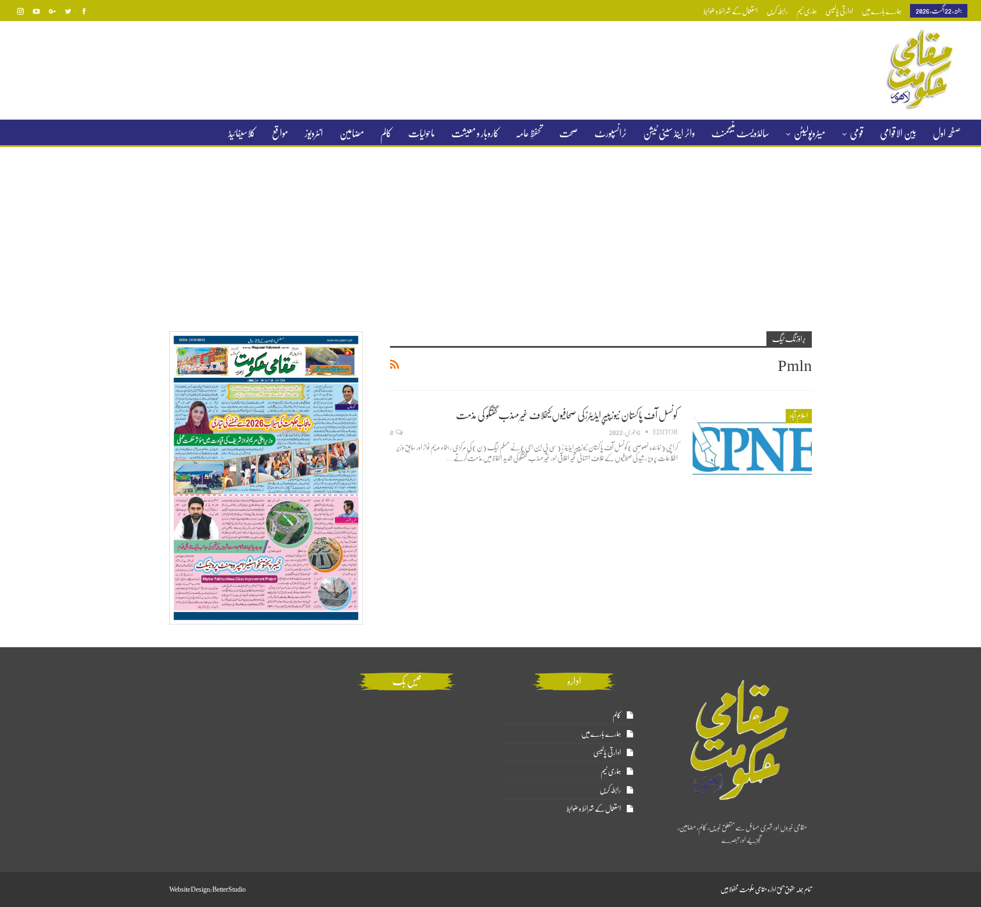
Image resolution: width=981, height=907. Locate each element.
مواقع (280, 133)
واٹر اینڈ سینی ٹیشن (669, 133)
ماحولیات (421, 133)
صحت (568, 133)
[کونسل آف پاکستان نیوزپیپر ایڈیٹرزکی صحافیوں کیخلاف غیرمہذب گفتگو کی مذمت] (752, 447)
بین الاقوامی (898, 133)
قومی (856, 133)
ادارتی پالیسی (839, 11)
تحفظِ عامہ (529, 133)
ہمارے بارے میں (882, 11)
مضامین (351, 133)
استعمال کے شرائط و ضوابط (730, 11)
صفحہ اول (947, 133)
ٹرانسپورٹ (610, 133)
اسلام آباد (799, 416)
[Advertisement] (490, 232)
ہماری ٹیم (806, 11)
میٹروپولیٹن (809, 133)
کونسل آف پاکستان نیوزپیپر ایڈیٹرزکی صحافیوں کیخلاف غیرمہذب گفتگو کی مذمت (567, 415)
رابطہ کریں (777, 11)
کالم (386, 133)
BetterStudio (229, 889)
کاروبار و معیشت (475, 133)
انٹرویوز (314, 133)
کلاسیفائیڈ (241, 133)
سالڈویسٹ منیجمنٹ (740, 133)
